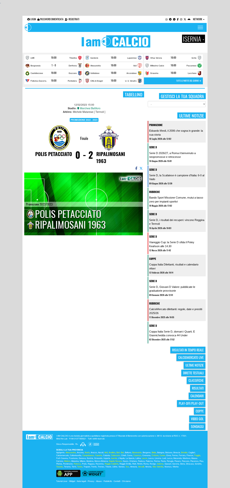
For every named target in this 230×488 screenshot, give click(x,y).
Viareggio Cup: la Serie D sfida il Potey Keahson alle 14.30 (171, 244)
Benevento (137, 452)
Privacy (91, 481)
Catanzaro (115, 455)
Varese (121, 466)
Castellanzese (37, 73)
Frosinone (73, 458)
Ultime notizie (194, 365)
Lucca (169, 458)
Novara (118, 460)
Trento (94, 466)
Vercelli (141, 466)
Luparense (132, 57)
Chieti (123, 455)
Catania (106, 455)
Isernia (114, 458)
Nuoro (125, 460)
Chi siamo (126, 481)
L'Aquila (121, 458)
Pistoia (59, 463)
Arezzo (94, 452)
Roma (146, 463)
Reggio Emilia (125, 463)
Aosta (87, 452)
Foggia (197, 455)
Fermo (175, 455)
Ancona (80, 452)
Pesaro (177, 460)
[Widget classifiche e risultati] (93, 473)
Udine (114, 466)
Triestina (73, 57)
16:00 (53, 57)
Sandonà (94, 57)
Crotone (154, 455)
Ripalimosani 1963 (110, 157)
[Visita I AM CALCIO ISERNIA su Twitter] (185, 19)
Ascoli (100, 452)
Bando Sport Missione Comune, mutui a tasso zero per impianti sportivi (176, 199)
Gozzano (73, 73)
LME (32, 57)
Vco (127, 466)
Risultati (198, 388)
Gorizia (90, 458)
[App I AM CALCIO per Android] (189, 19)
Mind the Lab (61, 438)
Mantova (186, 458)
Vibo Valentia (157, 466)
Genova (82, 458)
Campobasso (88, 455)
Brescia (176, 452)
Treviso (101, 466)
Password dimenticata (51, 19)
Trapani (87, 466)
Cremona (146, 455)
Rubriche (154, 192)
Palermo (149, 460)
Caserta (98, 455)
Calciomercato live (191, 357)
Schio (194, 57)
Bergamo (147, 452)
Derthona (73, 65)
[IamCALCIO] (39, 436)
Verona (148, 466)
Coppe (152, 259)
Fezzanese (191, 65)
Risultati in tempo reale (188, 350)
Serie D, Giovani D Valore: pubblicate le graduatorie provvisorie (172, 288)
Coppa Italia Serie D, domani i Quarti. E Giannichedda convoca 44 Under (172, 333)
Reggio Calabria (111, 463)
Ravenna (100, 463)
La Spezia (130, 458)
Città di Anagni (96, 80)
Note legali (81, 481)
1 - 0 (54, 65)
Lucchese (192, 73)
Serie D (153, 147)
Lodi (164, 458)
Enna (168, 455)
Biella (154, 452)
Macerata (177, 458)
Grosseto (98, 458)
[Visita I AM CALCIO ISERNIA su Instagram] (181, 19)
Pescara (185, 460)
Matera (67, 460)
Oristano (133, 460)
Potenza (77, 463)
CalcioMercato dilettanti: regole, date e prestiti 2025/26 (175, 311)
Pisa (201, 460)
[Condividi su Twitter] (141, 168)
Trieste (108, 466)
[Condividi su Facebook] (136, 168)
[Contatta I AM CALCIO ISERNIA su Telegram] (170, 19)
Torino (79, 466)
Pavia (163, 460)
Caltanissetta (75, 455)
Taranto (59, 466)
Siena (182, 463)
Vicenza (167, 466)
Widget (72, 481)
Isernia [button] (192, 39)
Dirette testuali (193, 373)
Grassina (154, 73)
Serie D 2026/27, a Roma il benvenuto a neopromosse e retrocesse (172, 155)
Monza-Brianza (101, 460)
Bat (122, 452)
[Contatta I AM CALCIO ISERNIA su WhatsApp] (166, 19)
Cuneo (162, 455)
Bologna (160, 452)
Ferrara (182, 455)
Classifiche (196, 380)
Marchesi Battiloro (89, 108)
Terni (74, 466)
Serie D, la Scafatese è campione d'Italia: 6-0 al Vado (176, 177)
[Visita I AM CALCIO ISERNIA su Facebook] (178, 19)
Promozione (155, 125)
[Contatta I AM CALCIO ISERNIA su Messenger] (174, 19)
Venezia (133, 466)
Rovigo (153, 463)
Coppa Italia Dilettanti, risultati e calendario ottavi (173, 266)
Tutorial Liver (61, 481)
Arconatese (131, 73)
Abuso (99, 481)
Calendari (197, 395)
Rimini (139, 463)
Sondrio (198, 463)
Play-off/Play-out (191, 403)
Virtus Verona (156, 57)
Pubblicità (108, 481)
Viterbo (175, 466)
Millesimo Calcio (157, 65)
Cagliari (191, 452)
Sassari (168, 463)
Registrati (73, 19)
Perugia (170, 460)
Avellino (112, 452)
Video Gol (197, 418)
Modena (89, 460)
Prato (84, 463)
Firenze (190, 455)
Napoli (111, 460)
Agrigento (60, 452)
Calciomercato (62, 455)
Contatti (117, 481)
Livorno (158, 458)
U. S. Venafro (131, 80)
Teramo (67, 466)
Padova (141, 460)
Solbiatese (94, 73)
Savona (175, 463)
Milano (82, 460)
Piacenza (194, 460)
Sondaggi (197, 426)
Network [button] (198, 19)
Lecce (144, 458)
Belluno (128, 452)
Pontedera (72, 80)
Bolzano (168, 452)
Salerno (160, 463)
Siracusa (190, 463)
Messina (75, 460)
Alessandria (95, 65)
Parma (157, 460)
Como (129, 455)
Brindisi (184, 452)
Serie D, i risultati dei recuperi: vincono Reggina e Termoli (176, 221)
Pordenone (68, 463)
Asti (135, 65)
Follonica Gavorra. (39, 80)
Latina (138, 458)
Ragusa (91, 463)
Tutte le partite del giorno (187, 80)
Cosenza (137, 455)
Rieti (134, 463)
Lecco (151, 458)
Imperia (107, 458)
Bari (118, 452)
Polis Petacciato (53, 153)
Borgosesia (35, 65)
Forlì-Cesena (62, 458)
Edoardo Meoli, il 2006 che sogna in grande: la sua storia (176, 132)
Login (33, 19)
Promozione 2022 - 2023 (84, 119)
